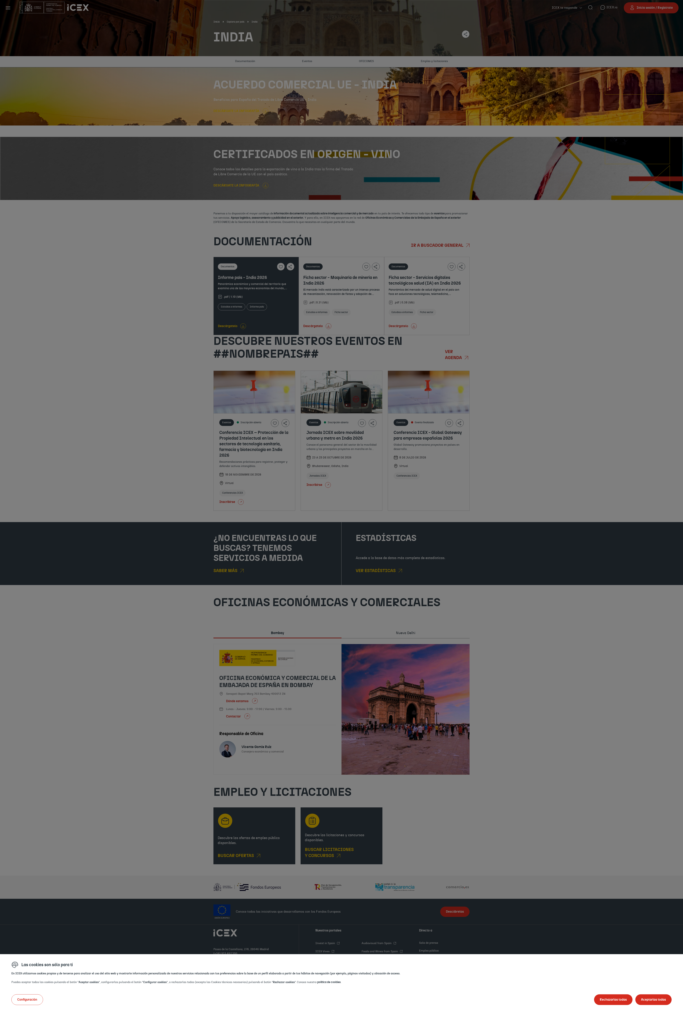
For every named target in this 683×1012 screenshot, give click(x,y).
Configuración (27, 999)
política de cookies (329, 982)
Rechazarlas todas (613, 999)
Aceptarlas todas (653, 999)
